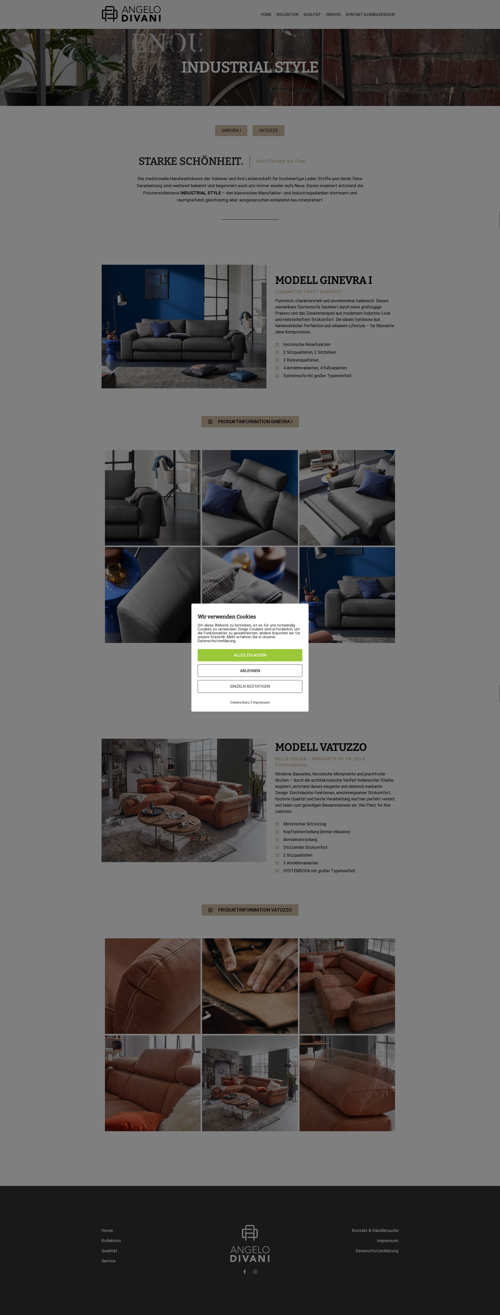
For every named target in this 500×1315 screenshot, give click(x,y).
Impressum (261, 702)
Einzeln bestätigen (250, 686)
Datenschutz (239, 702)
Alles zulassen (250, 655)
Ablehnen (250, 670)
